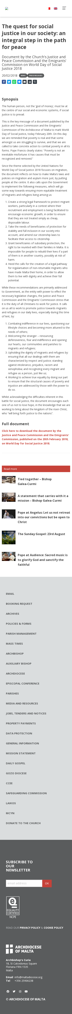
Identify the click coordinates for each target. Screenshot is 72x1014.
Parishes (12, 693)
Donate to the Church (23, 823)
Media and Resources (22, 703)
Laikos (11, 803)
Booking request (19, 603)
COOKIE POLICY (53, 927)
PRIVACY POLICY (30, 927)
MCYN (10, 813)
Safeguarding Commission (26, 793)
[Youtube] (26, 991)
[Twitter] (14, 991)
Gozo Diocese (16, 773)
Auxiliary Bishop (18, 663)
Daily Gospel (15, 763)
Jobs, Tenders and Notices (26, 713)
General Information (22, 743)
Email (10, 593)
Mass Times (14, 643)
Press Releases (35, 75)
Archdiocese (15, 673)
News (23, 75)
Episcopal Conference (22, 683)
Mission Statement (21, 753)
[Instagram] (20, 991)
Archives (12, 613)
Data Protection (19, 733)
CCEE (9, 783)
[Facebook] (8, 991)
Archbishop (15, 653)
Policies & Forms (18, 623)
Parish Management (21, 633)
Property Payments (21, 723)
